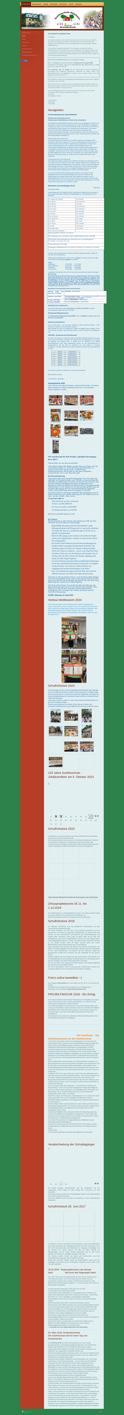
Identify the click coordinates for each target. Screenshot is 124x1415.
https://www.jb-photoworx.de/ (77, 989)
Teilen (25, 61)
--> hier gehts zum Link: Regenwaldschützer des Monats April (67, 1327)
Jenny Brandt (62, 983)
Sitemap (30, 1411)
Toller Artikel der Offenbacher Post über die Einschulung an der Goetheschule (73, 897)
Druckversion (26, 1411)
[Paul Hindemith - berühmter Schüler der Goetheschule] (91, 816)
